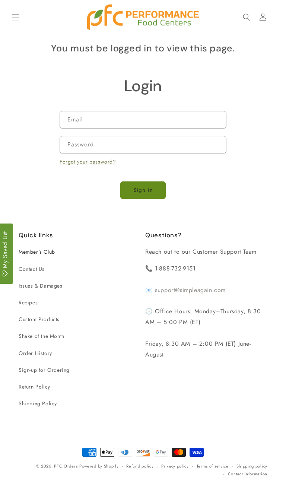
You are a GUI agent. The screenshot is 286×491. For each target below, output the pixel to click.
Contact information (247, 474)
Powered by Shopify (99, 466)
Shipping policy (252, 466)
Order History (35, 353)
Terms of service (213, 466)
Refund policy (139, 466)
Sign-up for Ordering (44, 370)
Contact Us (32, 269)
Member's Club (37, 252)
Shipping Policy (38, 403)
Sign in (143, 190)
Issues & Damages (41, 285)
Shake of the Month (41, 336)
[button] (15, 17)
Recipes (28, 302)
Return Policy (34, 386)
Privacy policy (175, 466)
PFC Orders (65, 466)
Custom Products (39, 319)
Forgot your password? (88, 161)
